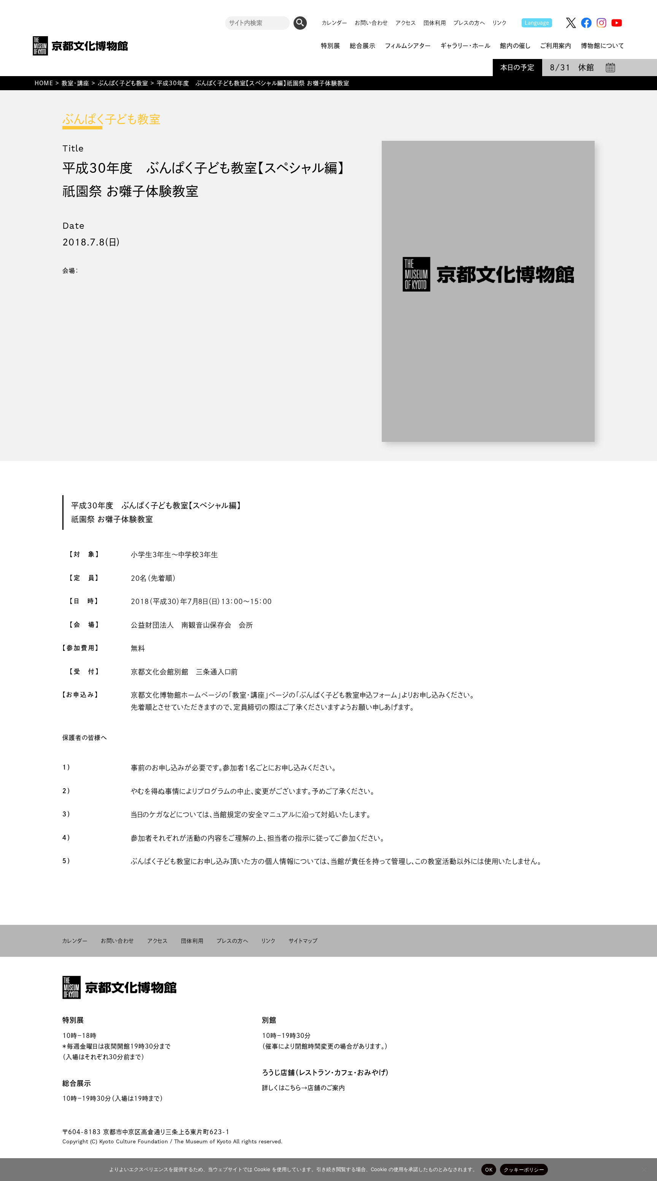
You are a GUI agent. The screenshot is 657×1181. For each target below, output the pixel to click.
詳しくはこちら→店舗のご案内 (303, 1088)
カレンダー (335, 23)
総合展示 (76, 1083)
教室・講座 (75, 83)
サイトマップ (303, 941)
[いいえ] (643, 1169)
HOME (44, 83)
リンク (499, 23)
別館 (269, 1020)
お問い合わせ (371, 23)
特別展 (73, 1020)
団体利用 (435, 23)
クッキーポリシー (524, 1170)
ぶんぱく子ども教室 (123, 83)
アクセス (406, 23)
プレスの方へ (469, 23)
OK (488, 1170)
